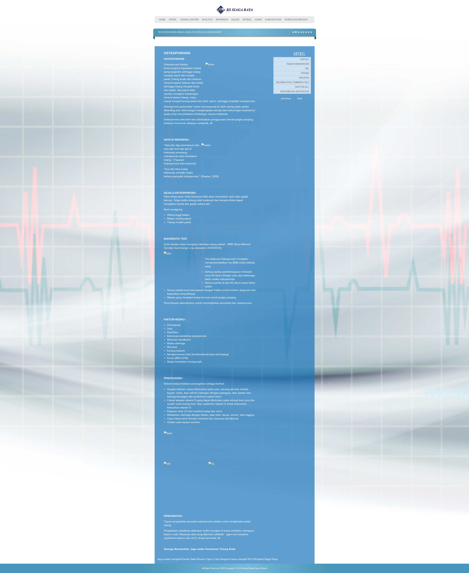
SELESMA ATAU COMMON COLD (292, 82)
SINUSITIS (304, 77)
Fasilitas (207, 19)
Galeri (235, 19)
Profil (173, 19)
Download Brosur (296, 19)
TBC (307, 68)
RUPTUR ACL (302, 87)
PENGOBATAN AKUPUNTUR (294, 91)
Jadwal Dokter (189, 19)
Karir (258, 19)
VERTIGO (304, 59)
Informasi (222, 19)
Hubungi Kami (273, 19)
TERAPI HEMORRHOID (297, 64)
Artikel (247, 19)
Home (162, 19)
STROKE (305, 73)
